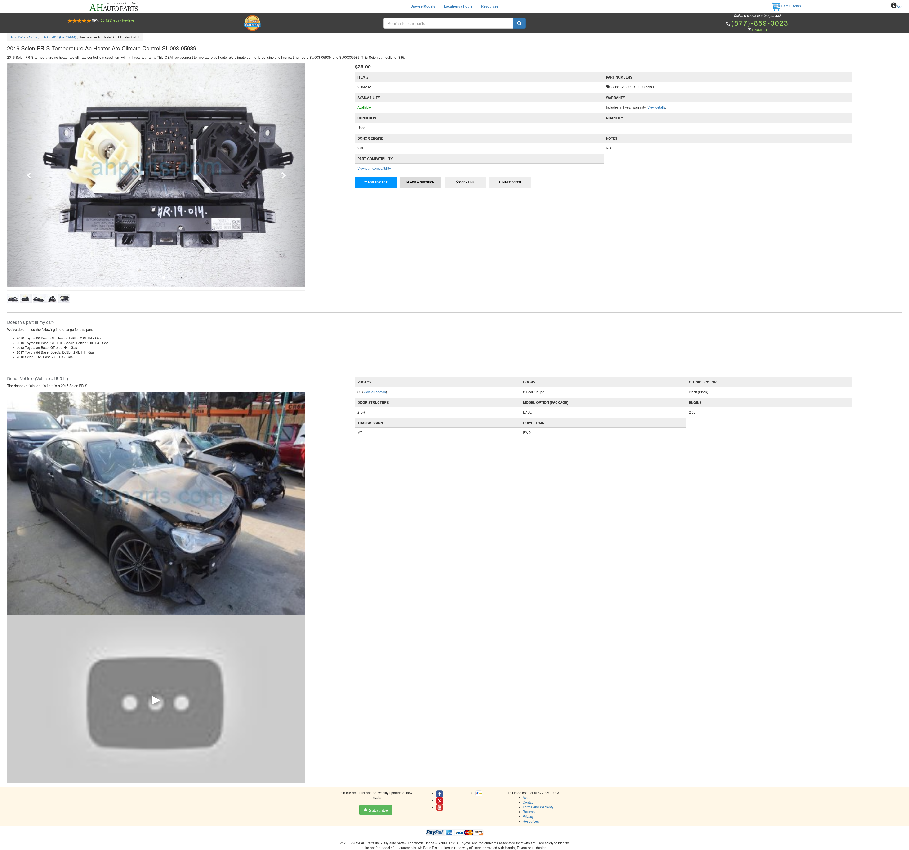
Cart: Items (790, 5)
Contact (528, 802)
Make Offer (511, 182)
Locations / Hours (458, 6)
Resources (490, 6)
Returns (529, 811)
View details (656, 107)
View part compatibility (374, 168)
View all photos (374, 391)
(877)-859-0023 (760, 22)
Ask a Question (421, 182)
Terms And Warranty (538, 807)
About (901, 6)
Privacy (528, 816)
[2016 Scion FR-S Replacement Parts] (156, 503)
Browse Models (422, 6)
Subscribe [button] (378, 810)
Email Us (759, 30)
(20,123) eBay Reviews (117, 20)
